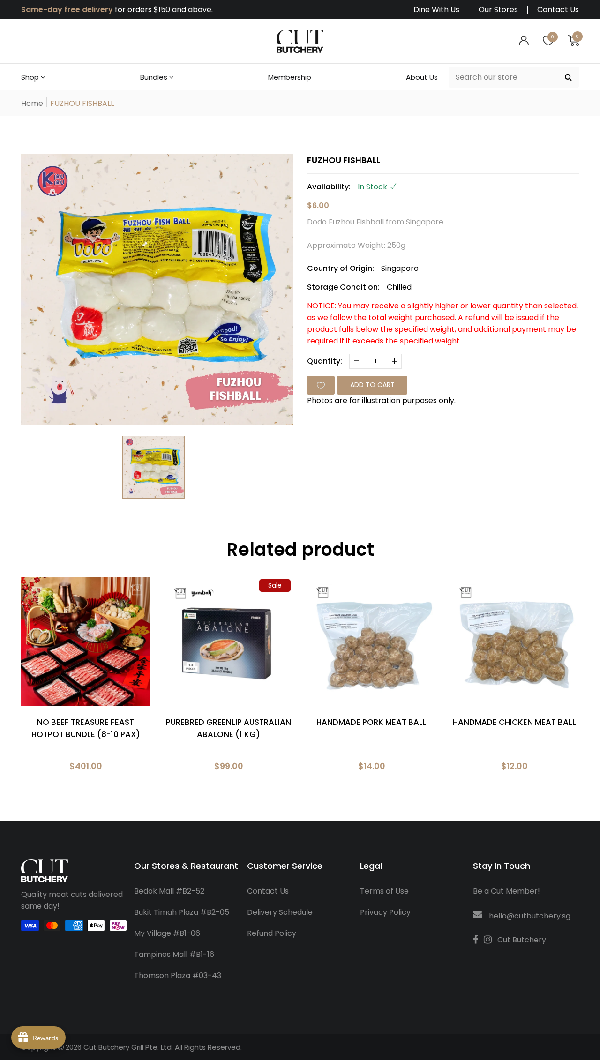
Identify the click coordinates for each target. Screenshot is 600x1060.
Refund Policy (271, 933)
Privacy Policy (385, 912)
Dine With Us (436, 10)
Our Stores (498, 10)
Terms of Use (384, 891)
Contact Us (558, 10)
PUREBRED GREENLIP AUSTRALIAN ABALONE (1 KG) (228, 728)
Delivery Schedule (280, 912)
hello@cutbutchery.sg (529, 916)
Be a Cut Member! (506, 891)
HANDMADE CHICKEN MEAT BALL (514, 722)
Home (32, 103)
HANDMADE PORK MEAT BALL (371, 722)
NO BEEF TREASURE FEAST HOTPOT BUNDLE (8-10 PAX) (85, 728)
